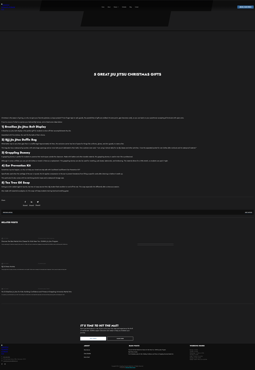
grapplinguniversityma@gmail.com (10, 361)
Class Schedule (87, 353)
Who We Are (87, 350)
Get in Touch (87, 357)
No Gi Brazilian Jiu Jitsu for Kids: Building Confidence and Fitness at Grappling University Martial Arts (37, 291)
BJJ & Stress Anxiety (8, 266)
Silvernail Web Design (130, 367)
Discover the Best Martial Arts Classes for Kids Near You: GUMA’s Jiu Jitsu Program (30, 241)
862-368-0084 (6, 357)
